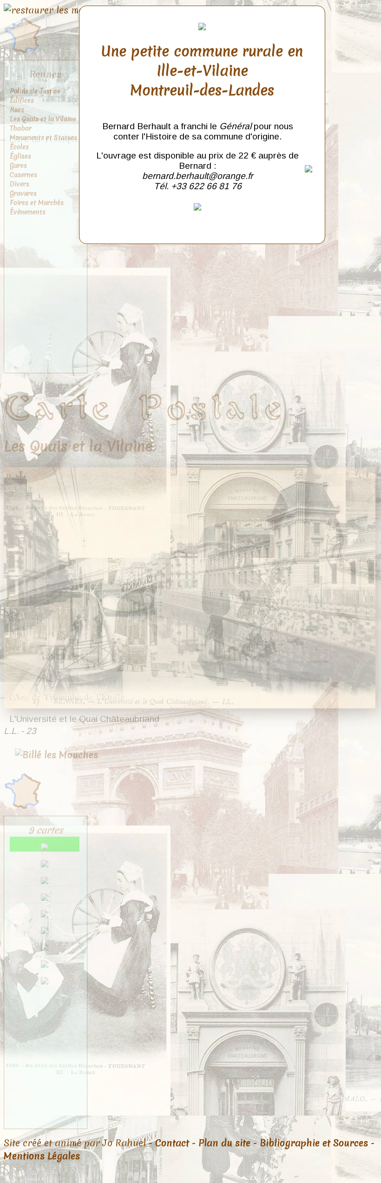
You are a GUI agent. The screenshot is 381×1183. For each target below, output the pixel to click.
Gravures (23, 193)
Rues (17, 109)
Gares (18, 165)
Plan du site (224, 1143)
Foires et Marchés (37, 202)
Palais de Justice (35, 91)
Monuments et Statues (43, 137)
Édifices (22, 100)
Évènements (28, 212)
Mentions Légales (42, 1156)
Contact (172, 1143)
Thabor (21, 128)
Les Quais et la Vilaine (43, 119)
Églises (20, 156)
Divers (19, 184)
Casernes (23, 174)
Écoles (19, 147)
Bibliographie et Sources (314, 1143)
